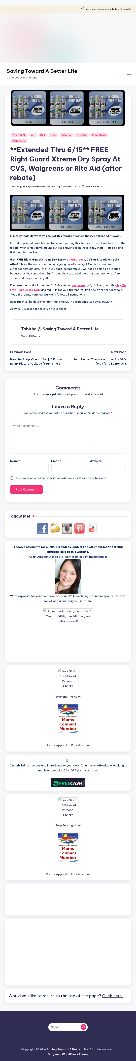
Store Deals (99, 135)
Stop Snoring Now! (68, 696)
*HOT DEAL (19, 135)
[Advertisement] (68, 38)
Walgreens (19, 141)
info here (86, 601)
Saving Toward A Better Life (42, 71)
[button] (30, 336)
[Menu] (129, 74)
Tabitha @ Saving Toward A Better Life (60, 328)
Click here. (112, 995)
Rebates (66, 135)
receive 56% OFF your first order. (75, 770)
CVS (42, 135)
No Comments (94, 186)
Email (56, 461)
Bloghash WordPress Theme (68, 1054)
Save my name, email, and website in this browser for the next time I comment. (62, 478)
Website (96, 461)
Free (53, 135)
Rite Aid (82, 135)
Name (15, 461)
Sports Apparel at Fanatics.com (68, 745)
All (32, 135)
